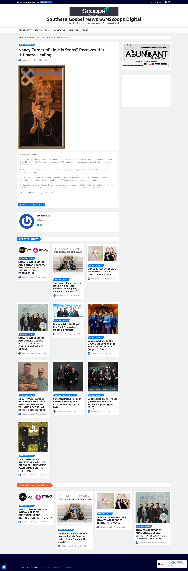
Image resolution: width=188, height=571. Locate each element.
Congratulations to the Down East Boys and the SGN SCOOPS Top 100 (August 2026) (101, 345)
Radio (48, 30)
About (85, 30)
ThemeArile (67, 567)
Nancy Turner (39, 205)
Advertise (73, 30)
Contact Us (59, 30)
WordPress (45, 567)
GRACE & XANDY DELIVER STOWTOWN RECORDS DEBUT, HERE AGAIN (103, 271)
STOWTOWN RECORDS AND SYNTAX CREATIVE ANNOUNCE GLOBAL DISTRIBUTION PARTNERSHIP (31, 267)
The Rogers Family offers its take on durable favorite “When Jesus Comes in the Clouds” (67, 287)
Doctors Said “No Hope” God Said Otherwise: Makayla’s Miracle (66, 327)
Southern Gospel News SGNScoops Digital (94, 19)
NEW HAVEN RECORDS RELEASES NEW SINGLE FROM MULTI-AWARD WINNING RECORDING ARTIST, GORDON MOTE (32, 404)
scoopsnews (26, 60)
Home (21, 37)
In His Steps (25, 205)
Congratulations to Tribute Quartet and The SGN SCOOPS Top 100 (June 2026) (102, 403)
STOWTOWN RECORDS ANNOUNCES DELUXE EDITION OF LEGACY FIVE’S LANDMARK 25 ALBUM (31, 343)
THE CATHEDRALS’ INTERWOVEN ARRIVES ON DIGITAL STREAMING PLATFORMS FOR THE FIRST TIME (32, 465)
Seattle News (55, 567)
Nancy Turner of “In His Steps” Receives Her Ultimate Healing (46, 37)
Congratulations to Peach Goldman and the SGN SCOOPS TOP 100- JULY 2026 (67, 403)
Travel (38, 30)
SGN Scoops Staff (28, 277)
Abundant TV (25, 30)
